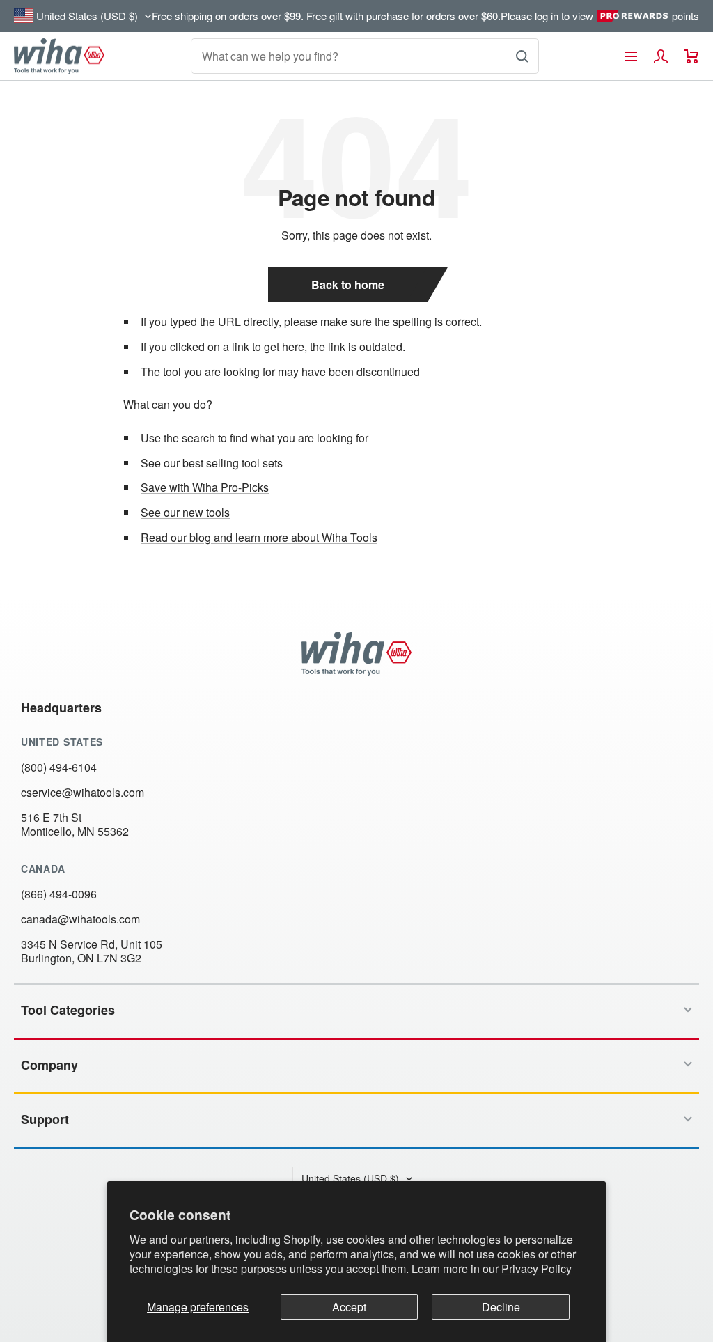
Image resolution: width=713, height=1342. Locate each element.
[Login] (661, 56)
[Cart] (691, 56)
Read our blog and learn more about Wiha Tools (259, 537)
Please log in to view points (600, 16)
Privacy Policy (536, 1269)
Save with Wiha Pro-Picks (205, 487)
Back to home (347, 284)
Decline (501, 1307)
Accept (349, 1307)
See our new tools (185, 512)
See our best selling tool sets (212, 463)
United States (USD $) (350, 1178)
